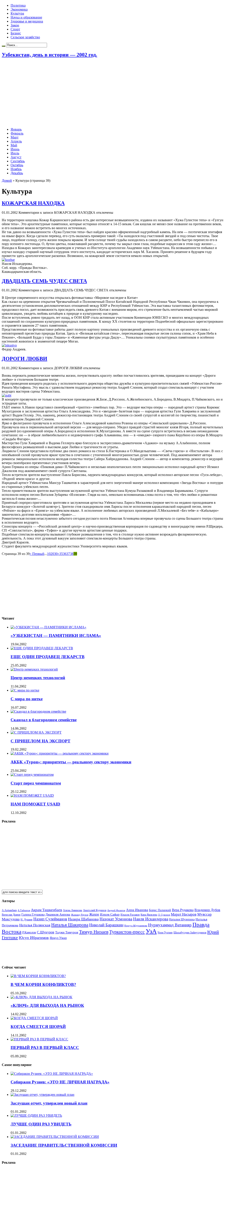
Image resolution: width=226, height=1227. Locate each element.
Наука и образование (26, 17)
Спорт (15, 29)
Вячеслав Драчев (11, 914)
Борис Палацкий (160, 910)
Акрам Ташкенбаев (46, 910)
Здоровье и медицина (27, 21)
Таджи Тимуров (66, 932)
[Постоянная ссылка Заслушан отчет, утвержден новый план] (42, 1094)
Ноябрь (16, 169)
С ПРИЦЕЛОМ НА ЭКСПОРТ (40, 741)
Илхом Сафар (110, 914)
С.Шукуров (45, 932)
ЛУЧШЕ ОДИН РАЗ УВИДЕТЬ (41, 1124)
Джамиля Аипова (57, 914)
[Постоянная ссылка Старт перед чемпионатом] (32, 774)
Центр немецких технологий (38, 677)
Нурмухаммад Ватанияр (170, 925)
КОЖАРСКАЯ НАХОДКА (33, 203)
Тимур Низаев (93, 932)
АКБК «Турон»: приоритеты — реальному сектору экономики (71, 762)
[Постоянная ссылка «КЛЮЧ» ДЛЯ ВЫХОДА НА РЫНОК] (41, 997)
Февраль (17, 133)
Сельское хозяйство (25, 37)
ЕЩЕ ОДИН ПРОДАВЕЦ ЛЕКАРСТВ (48, 656)
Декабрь (17, 173)
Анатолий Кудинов (94, 910)
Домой (7, 180)
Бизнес (16, 33)
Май (14, 145)
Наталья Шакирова (69, 924)
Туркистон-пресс (127, 932)
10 (49, 554)
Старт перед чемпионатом (36, 783)
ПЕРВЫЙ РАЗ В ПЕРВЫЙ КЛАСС (45, 1047)
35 (61, 554)
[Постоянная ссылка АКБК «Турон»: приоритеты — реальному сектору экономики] (60, 753)
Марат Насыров (183, 914)
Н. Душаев (26, 919)
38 (71, 554)
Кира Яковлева (149, 914)
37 (68, 554)
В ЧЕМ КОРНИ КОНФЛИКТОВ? (43, 984)
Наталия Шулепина (182, 919)
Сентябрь (18, 161)
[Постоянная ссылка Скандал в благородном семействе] (38, 711)
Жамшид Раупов (79, 914)
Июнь (15, 149)
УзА (151, 931)
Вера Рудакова (183, 910)
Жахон (94, 914)
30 (56, 554)
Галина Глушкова (33, 914)
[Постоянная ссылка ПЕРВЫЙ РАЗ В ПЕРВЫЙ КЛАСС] (39, 1039)
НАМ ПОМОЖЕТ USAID (35, 804)
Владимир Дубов (207, 910)
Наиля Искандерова (150, 919)
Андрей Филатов (116, 910)
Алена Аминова (72, 910)
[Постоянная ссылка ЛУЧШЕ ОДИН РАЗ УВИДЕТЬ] (36, 1115)
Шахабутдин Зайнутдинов (189, 932)
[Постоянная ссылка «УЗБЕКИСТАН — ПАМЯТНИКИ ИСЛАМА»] (48, 627)
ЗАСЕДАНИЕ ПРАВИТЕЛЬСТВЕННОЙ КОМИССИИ (64, 1145)
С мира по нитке (27, 699)
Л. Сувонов (164, 914)
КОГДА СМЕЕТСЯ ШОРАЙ (38, 1026)
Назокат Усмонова (116, 919)
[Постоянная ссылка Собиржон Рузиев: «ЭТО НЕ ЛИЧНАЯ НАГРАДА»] (52, 1073)
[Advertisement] (113, 93)
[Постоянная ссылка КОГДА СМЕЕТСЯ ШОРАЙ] (34, 1018)
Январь (16, 129)
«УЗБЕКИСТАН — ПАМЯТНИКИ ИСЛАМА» (56, 635)
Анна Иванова (137, 910)
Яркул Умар (58, 938)
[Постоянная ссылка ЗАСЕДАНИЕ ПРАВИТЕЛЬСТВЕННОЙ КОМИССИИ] (55, 1137)
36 (64, 554)
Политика (18, 5)
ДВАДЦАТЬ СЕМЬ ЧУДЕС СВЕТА (44, 281)
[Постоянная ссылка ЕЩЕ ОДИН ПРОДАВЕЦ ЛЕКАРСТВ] (42, 648)
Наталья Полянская (34, 925)
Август (16, 157)
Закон (15, 25)
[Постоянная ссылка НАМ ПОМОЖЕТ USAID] (32, 795)
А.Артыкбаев (9, 910)
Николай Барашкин (106, 925)
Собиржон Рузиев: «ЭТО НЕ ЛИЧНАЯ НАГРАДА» (60, 1082)
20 (52, 554)
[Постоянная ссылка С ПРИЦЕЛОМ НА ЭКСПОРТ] (36, 732)
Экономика (19, 9)
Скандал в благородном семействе (44, 719)
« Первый (37, 554)
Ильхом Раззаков (130, 914)
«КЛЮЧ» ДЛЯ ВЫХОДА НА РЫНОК (47, 1005)
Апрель (16, 141)
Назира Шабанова (83, 919)
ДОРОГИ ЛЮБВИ (24, 359)
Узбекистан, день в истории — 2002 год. (49, 55)
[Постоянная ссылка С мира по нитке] (25, 690)
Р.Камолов (29, 932)
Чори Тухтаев (165, 932)
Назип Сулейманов (50, 919)
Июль (15, 153)
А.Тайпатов (24, 910)
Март (15, 137)
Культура (17, 13)
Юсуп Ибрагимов (34, 937)
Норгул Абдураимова (135, 925)
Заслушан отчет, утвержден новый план (49, 1103)
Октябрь (17, 165)
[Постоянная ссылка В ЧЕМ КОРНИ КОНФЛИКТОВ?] (38, 976)
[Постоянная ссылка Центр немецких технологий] (34, 669)
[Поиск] (3, 46)
